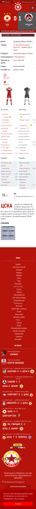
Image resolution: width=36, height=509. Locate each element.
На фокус (18, 345)
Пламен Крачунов (7, 133)
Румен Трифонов (25, 168)
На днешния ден (19, 300)
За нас (19, 311)
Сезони (19, 289)
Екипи (19, 278)
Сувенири (5, 84)
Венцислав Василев (5, 129)
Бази (19, 281)
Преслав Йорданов (23, 186)
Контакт (18, 339)
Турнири (19, 292)
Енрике (14, 354)
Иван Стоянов (6, 174)
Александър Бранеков (23, 127)
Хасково (12, 371)
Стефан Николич (7, 150)
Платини (5, 185)
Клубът (18, 264)
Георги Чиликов (15, 362)
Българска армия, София (23, 53)
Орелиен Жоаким (7, 153)
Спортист (13, 394)
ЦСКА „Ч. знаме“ (10, 386)
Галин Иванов (18, 60)
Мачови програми (19, 331)
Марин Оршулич (6, 171)
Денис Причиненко (5, 167)
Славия (11, 381)
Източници (19, 314)
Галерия (19, 323)
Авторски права (19, 317)
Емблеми (19, 275)
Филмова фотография (19, 328)
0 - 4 (19, 371)
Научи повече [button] (19, 499)
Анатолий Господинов (6, 116)
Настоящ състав (19, 267)
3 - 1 (16, 411)
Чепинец (22, 437)
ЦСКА (26, 394)
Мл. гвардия (14, 424)
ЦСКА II (25, 371)
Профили (19, 273)
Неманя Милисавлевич (6, 181)
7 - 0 (15, 437)
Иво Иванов (23, 171)
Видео (19, 325)
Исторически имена (29, 2)
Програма (5, 78)
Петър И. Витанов (5, 141)
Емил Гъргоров (24, 153)
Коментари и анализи (19, 309)
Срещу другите (19, 295)
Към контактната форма (18, 486)
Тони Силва (5, 176)
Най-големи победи (19, 298)
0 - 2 (21, 394)
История (19, 306)
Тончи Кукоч (5, 147)
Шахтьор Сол (9, 415)
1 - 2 (18, 381)
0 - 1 (20, 403)
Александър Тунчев (5, 121)
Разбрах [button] (18, 504)
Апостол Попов (6, 125)
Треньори (19, 270)
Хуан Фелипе (6, 145)
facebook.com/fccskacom (14, 482)
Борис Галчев (6, 136)
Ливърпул (11, 403)
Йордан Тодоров (25, 120)
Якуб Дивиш (6, 162)
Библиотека (19, 334)
